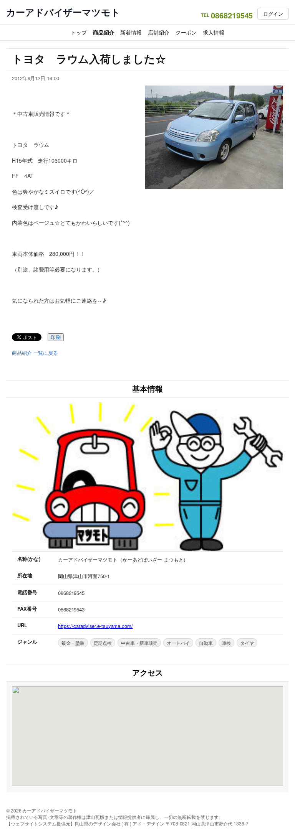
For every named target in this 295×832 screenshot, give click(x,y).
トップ (79, 32)
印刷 (56, 337)
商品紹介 (103, 32)
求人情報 (213, 32)
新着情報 (131, 32)
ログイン (273, 13)
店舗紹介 (158, 32)
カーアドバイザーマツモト (63, 12)
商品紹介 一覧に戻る (35, 352)
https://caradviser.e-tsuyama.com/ (95, 625)
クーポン (186, 32)
